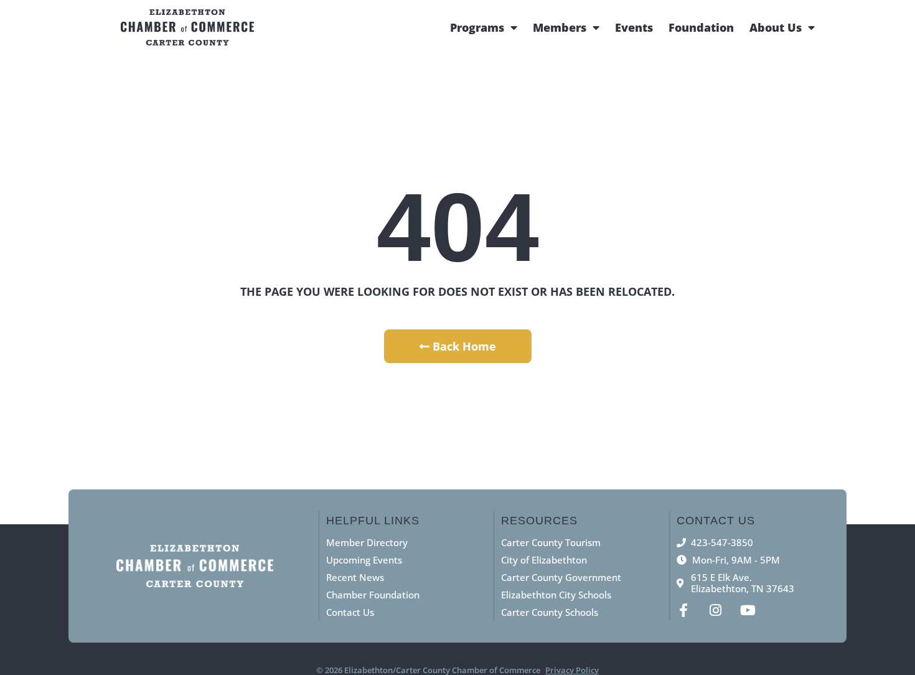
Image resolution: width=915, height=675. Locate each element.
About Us (775, 27)
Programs (477, 27)
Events (634, 27)
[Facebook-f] (683, 610)
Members (559, 27)
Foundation (701, 27)
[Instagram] (716, 610)
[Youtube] (748, 610)
